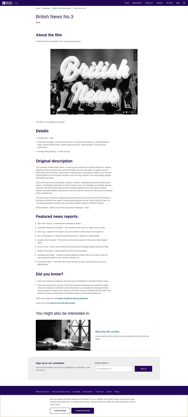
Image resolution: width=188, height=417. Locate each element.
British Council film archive (62, 8)
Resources (46, 8)
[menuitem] (127, 3)
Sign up (143, 369)
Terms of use (99, 391)
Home (38, 8)
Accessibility (76, 391)
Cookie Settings (60, 411)
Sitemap (116, 391)
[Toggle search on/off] (184, 3)
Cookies (108, 391)
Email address (101, 363)
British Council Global (42, 391)
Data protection (88, 391)
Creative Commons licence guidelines (72, 298)
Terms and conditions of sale (61, 391)
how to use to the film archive (62, 303)
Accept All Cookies (82, 411)
